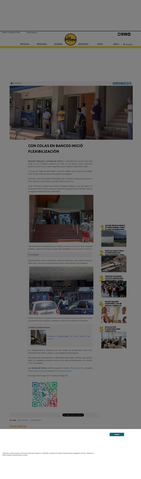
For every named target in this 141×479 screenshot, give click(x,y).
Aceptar (116, 434)
